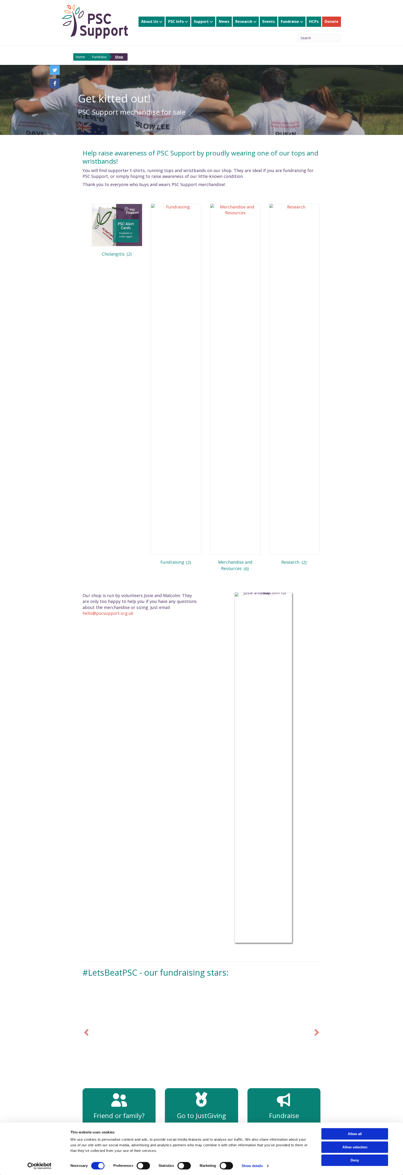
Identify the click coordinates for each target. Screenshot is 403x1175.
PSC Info (176, 21)
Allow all (355, 1134)
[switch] (143, 1165)
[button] (86, 1032)
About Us (149, 21)
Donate (331, 21)
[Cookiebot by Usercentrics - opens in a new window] (39, 1165)
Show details (252, 1166)
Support (201, 21)
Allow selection (354, 1147)
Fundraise (290, 21)
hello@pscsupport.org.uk (108, 613)
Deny (355, 1160)
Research (243, 21)
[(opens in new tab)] (201, 1103)
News (224, 21)
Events (268, 21)
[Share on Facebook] (55, 83)
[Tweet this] (55, 70)
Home (80, 57)
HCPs (314, 21)
